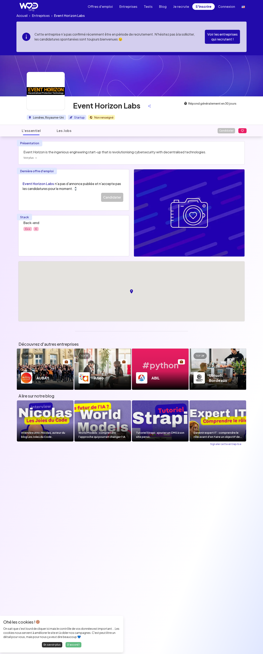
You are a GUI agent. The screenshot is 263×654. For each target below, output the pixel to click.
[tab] (31, 130)
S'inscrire (203, 6)
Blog (163, 6)
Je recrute (181, 6)
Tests (148, 6)
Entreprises (128, 6)
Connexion (226, 6)
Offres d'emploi (100, 6)
